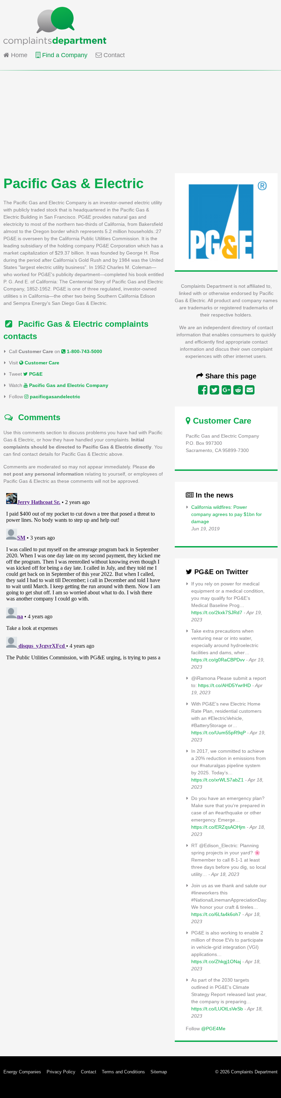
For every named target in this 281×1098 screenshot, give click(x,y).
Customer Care (41, 362)
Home (18, 55)
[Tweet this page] (214, 390)
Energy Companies (22, 1071)
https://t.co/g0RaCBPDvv (218, 659)
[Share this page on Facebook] (202, 390)
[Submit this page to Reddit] (238, 390)
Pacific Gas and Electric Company (68, 385)
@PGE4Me (213, 1028)
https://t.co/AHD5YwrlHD (224, 685)
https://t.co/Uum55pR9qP (218, 732)
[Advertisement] (140, 118)
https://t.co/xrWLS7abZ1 (217, 780)
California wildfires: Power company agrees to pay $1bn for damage (226, 514)
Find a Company (63, 55)
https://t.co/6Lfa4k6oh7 (216, 914)
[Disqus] (83, 575)
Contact (113, 55)
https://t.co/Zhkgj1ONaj (216, 961)
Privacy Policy (61, 1071)
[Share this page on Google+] (226, 390)
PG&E (35, 374)
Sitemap (158, 1071)
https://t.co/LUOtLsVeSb (217, 1008)
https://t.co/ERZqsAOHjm (218, 827)
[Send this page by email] (249, 390)
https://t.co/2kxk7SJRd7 (216, 612)
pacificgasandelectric (54, 396)
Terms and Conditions (123, 1071)
